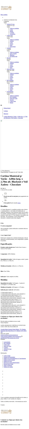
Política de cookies (8, 367)
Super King (13, 46)
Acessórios (12, 34)
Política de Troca (8, 361)
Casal (11, 42)
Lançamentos (10, 91)
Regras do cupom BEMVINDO (11, 362)
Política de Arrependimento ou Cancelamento (15, 358)
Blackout (12, 55)
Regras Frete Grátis (8, 364)
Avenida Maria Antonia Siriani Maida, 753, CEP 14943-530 (14, 331)
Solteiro (12, 41)
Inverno (9, 57)
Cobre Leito (10, 35)
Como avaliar (7, 355)
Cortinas (9, 48)
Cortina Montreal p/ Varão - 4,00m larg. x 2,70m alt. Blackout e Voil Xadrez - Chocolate (15, 117)
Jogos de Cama (10, 69)
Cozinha (12, 32)
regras (19, 203)
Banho (11, 31)
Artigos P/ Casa (10, 24)
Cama (11, 29)
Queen (11, 43)
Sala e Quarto (13, 53)
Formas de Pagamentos (9, 357)
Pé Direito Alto (13, 56)
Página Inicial (7, 108)
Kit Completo (10, 80)
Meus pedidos (4, 14)
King (11, 45)
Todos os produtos (14, 28)
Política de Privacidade (9, 360)
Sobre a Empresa (8, 365)
